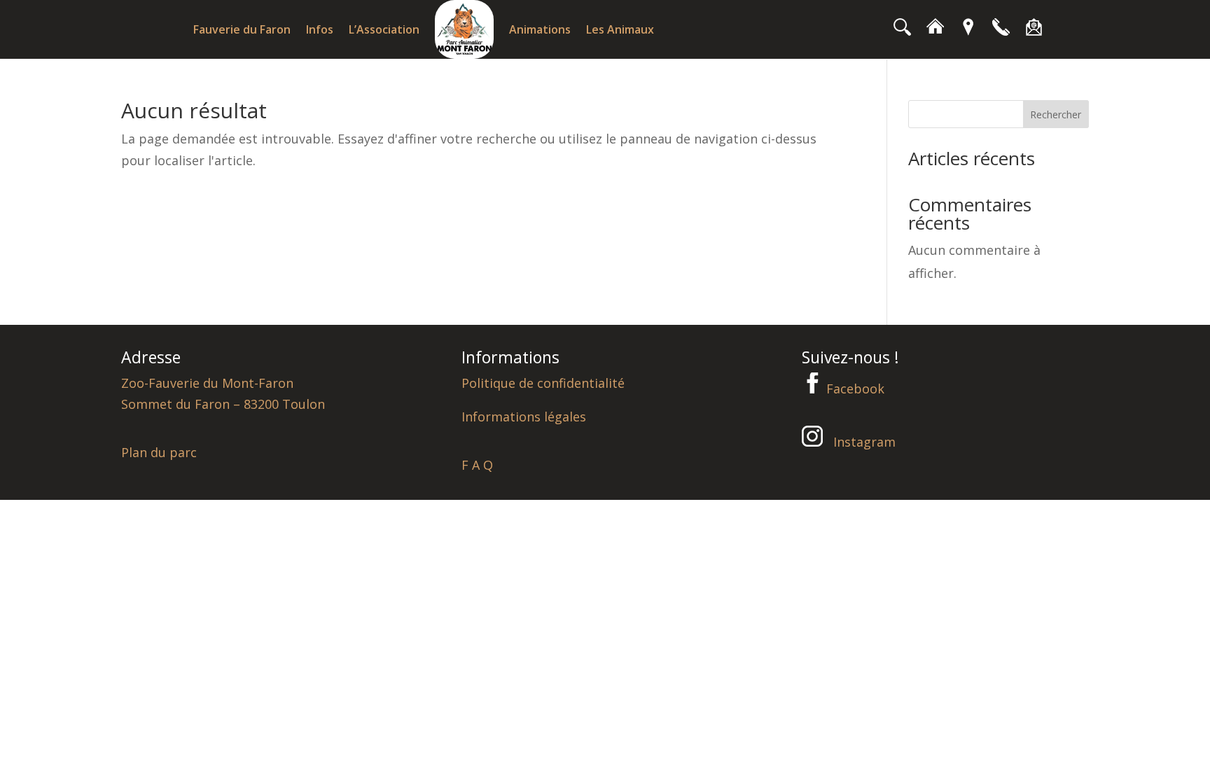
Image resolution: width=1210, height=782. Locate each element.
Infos (319, 29)
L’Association (384, 29)
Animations (540, 29)
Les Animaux (620, 29)
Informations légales (523, 416)
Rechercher (1055, 114)
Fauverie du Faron (242, 29)
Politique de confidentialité (543, 383)
